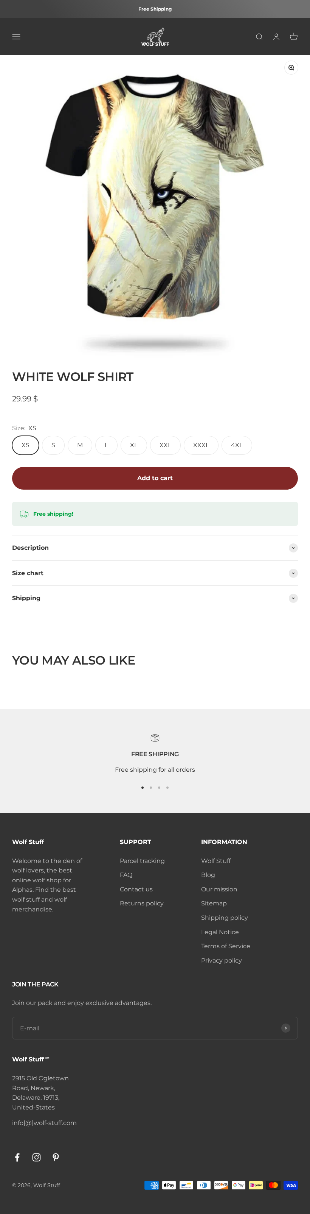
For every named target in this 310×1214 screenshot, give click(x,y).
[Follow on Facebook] (17, 1157)
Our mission (219, 889)
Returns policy (142, 903)
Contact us (136, 889)
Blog (208, 875)
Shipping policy (224, 917)
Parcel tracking (142, 860)
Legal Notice (220, 932)
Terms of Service (225, 946)
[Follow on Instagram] (36, 1157)
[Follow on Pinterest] (56, 1157)
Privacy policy (221, 960)
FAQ (126, 875)
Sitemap (214, 903)
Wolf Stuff (216, 860)
